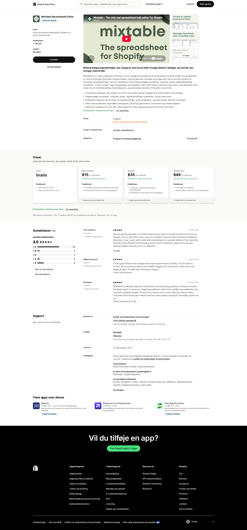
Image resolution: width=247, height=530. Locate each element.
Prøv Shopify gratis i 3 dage (123, 448)
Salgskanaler (75, 473)
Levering (110, 504)
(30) (39, 43)
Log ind (190, 4)
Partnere (183, 493)
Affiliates (183, 498)
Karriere (183, 478)
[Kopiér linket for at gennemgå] (97, 230)
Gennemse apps (153, 4)
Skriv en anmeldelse (44, 269)
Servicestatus (185, 509)
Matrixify (45, 403)
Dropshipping (112, 473)
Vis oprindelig (122, 111)
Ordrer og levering (78, 488)
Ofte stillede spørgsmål (124, 320)
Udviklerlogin (39, 522)
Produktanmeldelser (116, 483)
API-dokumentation (152, 478)
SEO (108, 498)
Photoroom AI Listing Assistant (116, 403)
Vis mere (116, 251)
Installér (54, 59)
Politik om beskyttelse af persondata (131, 317)
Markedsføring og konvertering (84, 498)
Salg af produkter (77, 483)
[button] (62, 409)
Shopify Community (152, 483)
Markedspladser (114, 478)
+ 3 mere (185, 55)
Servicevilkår (55, 522)
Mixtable (37, 52)
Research (147, 488)
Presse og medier (187, 488)
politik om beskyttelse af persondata (152, 359)
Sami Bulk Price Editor (174, 403)
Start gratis (205, 4)
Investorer (184, 483)
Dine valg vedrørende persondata (139, 522)
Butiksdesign (75, 493)
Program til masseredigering (127, 138)
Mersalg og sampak (115, 488)
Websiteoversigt (112, 522)
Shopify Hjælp (149, 473)
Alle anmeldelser (42, 274)
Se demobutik (54, 67)
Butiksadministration (79, 504)
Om (181, 473)
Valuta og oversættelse (117, 509)
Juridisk (183, 504)
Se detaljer (118, 390)
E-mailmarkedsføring (116, 493)
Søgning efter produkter (81, 478)
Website (117, 336)
